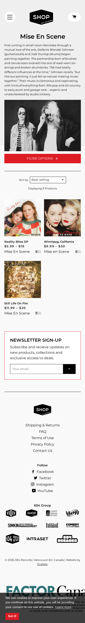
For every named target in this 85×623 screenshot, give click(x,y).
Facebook (45, 472)
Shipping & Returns (43, 425)
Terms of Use (42, 438)
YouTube (45, 491)
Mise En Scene (17, 252)
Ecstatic (42, 564)
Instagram (44, 484)
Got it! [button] (12, 616)
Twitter (44, 478)
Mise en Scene (56, 252)
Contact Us (42, 451)
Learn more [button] (63, 607)
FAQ (42, 431)
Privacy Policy (42, 444)
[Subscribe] (69, 369)
